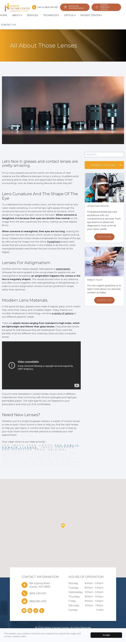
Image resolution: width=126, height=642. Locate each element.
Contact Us (8, 24)
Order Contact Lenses (105, 7)
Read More (104, 237)
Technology (51, 15)
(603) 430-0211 (51, 7)
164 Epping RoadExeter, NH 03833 (39, 585)
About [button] (16, 15)
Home (3, 15)
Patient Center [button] (90, 15)
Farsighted (53, 241)
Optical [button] (69, 15)
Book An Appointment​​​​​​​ (76, 7)
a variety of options (62, 313)
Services (32, 15)
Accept (106, 635)
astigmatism (63, 269)
